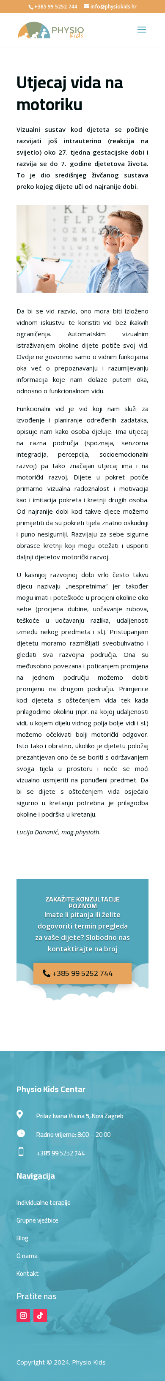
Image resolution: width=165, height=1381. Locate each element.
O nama (27, 1256)
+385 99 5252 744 (82, 973)
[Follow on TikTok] (40, 1315)
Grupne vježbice (37, 1220)
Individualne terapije (43, 1202)
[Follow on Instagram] (23, 1315)
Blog (22, 1238)
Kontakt (27, 1273)
